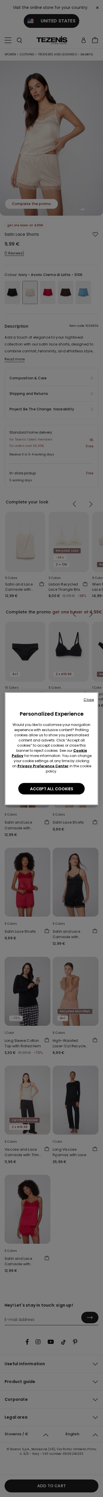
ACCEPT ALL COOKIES (51, 788)
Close (89, 699)
